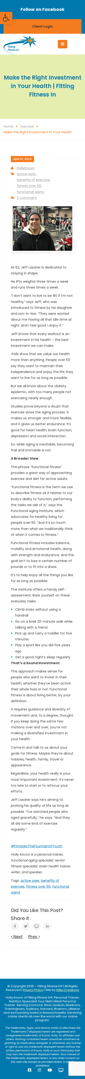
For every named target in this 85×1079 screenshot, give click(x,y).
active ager (26, 174)
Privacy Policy (33, 990)
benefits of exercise (33, 179)
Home (8, 126)
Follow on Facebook (42, 9)
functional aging (30, 191)
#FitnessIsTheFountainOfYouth (37, 846)
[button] (6, 18)
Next (17, 937)
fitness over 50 (29, 185)
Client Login (42, 26)
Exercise (27, 126)
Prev (33, 937)
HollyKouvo (25, 168)
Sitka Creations (67, 990)
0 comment (27, 197)
